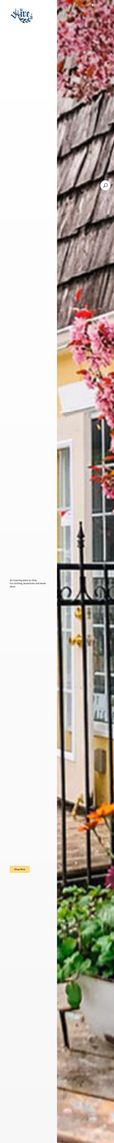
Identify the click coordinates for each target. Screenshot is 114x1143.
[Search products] (105, 185)
